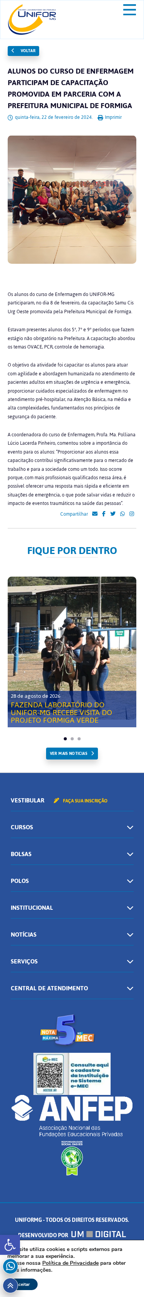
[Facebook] (104, 514)
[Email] (95, 514)
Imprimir (113, 117)
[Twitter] (113, 514)
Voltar (27, 51)
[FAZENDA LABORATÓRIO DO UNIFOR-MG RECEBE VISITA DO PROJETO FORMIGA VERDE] (72, 648)
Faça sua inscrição (85, 800)
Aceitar (22, 1284)
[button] (10, 1245)
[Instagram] (132, 514)
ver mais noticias (68, 754)
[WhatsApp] (122, 514)
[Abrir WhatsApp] (124, 1277)
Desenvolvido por (43, 1235)
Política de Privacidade (70, 1263)
